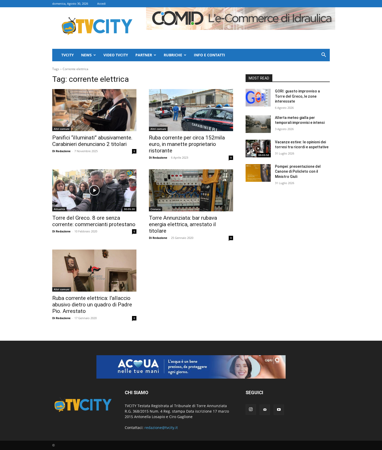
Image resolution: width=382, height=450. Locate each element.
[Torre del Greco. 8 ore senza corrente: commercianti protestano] (94, 190)
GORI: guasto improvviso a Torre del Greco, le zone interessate (297, 96)
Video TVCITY (115, 54)
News (86, 54)
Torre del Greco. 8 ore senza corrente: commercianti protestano (93, 221)
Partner (143, 54)
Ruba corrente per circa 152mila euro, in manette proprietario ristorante (187, 144)
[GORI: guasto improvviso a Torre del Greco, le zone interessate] (258, 97)
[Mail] (265, 410)
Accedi (101, 3)
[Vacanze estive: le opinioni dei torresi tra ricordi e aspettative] (258, 148)
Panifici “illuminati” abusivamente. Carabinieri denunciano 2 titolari (92, 141)
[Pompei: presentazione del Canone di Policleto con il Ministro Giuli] (258, 173)
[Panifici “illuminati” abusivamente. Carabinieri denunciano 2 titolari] (94, 110)
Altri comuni (61, 129)
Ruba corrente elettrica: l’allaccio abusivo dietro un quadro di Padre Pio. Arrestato (92, 304)
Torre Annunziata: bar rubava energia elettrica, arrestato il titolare (183, 224)
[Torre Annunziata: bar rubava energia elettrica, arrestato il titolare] (191, 190)
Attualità (59, 209)
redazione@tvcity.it (161, 427)
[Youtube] (279, 410)
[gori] (191, 367)
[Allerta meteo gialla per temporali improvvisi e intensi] (258, 124)
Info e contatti (209, 54)
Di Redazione (61, 151)
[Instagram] (251, 409)
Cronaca (155, 209)
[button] (323, 55)
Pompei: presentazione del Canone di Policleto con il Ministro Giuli (298, 171)
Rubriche (173, 54)
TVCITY (67, 54)
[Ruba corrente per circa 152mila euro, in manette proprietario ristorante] (191, 110)
